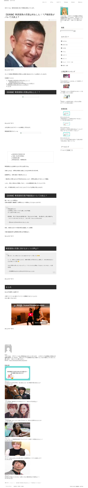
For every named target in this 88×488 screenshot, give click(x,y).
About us (80, 2)
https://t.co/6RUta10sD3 (36, 218)
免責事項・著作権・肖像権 (19, 486)
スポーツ (59, 2)
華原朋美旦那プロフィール (16, 82)
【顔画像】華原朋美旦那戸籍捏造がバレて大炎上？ (21, 83)
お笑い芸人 (65, 44)
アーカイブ (63, 150)
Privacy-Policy (9, 486)
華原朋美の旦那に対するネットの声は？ (18, 84)
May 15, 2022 (26, 222)
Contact (73, 2)
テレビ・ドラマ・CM (67, 62)
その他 (64, 48)
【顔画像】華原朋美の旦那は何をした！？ (19, 80)
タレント (44, 2)
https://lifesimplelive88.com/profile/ (18, 360)
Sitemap (66, 2)
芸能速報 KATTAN (9, 0)
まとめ (9, 86)
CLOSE (6, 78)
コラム (51, 2)
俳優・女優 (65, 65)
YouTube (64, 41)
